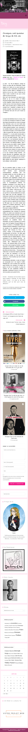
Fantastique (22, 287)
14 (23, 683)
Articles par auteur (8, 647)
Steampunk (19, 288)
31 (10, 690)
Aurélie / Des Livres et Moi (12, 40)
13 (20, 683)
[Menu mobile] (26, 15)
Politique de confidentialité (14, 730)
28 (23, 688)
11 (14, 683)
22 (4, 688)
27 (20, 688)
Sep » (7, 693)
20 (20, 685)
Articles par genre (8, 619)
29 (4, 690)
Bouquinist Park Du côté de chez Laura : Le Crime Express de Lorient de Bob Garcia (14, 396)
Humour (5, 288)
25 (14, 688)
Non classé (9, 288)
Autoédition (11, 287)
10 (10, 683)
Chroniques (8, 44)
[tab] (8, 619)
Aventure (17, 287)
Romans (14, 288)
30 (7, 690)
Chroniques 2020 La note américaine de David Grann (14, 437)
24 (10, 688)
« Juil (4, 693)
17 (10, 685)
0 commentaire (9, 46)
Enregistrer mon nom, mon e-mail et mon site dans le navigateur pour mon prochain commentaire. (13, 478)
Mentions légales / (22, 729)
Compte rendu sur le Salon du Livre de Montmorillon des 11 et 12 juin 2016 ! (14, 366)
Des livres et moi (17, 44)
